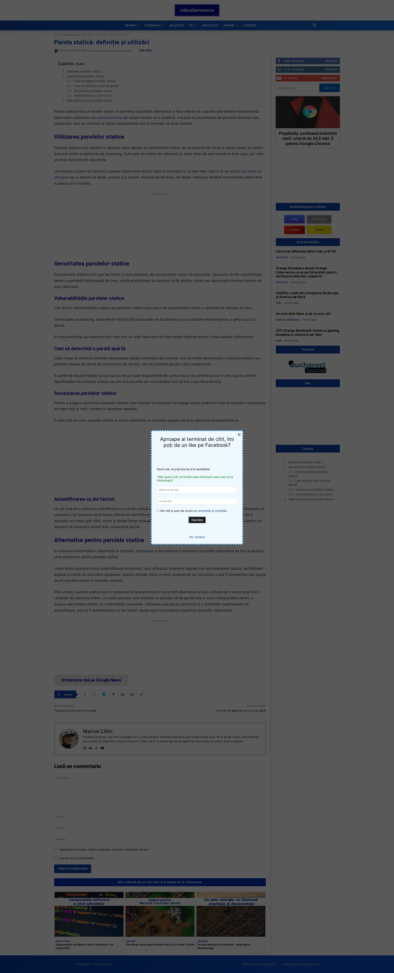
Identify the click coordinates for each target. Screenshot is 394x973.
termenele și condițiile (212, 510)
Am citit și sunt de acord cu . (193, 510)
